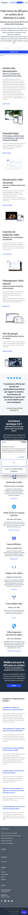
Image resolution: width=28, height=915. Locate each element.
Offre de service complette (7, 843)
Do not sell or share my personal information (14, 470)
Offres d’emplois (4, 874)
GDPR (5, 909)
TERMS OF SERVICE (16, 909)
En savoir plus (6, 103)
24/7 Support (4, 861)
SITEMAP (22, 909)
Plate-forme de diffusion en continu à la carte (11, 835)
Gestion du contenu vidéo (6, 840)
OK (14, 462)
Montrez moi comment (14, 530)
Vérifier (14, 685)
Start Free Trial (14, 52)
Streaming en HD (14, 559)
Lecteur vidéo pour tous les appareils (9, 833)
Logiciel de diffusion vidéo (7, 838)
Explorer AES (6, 306)
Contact (2, 877)
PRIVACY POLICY (10, 909)
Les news (3, 872)
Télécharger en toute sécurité (14, 651)
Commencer (14, 589)
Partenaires (3, 879)
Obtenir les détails (7, 205)
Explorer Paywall (7, 153)
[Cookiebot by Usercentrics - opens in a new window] (21, 442)
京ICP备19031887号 (14, 913)
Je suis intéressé (7, 254)
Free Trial (19, 2)
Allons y (14, 618)
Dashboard (13, 2)
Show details (21, 457)
